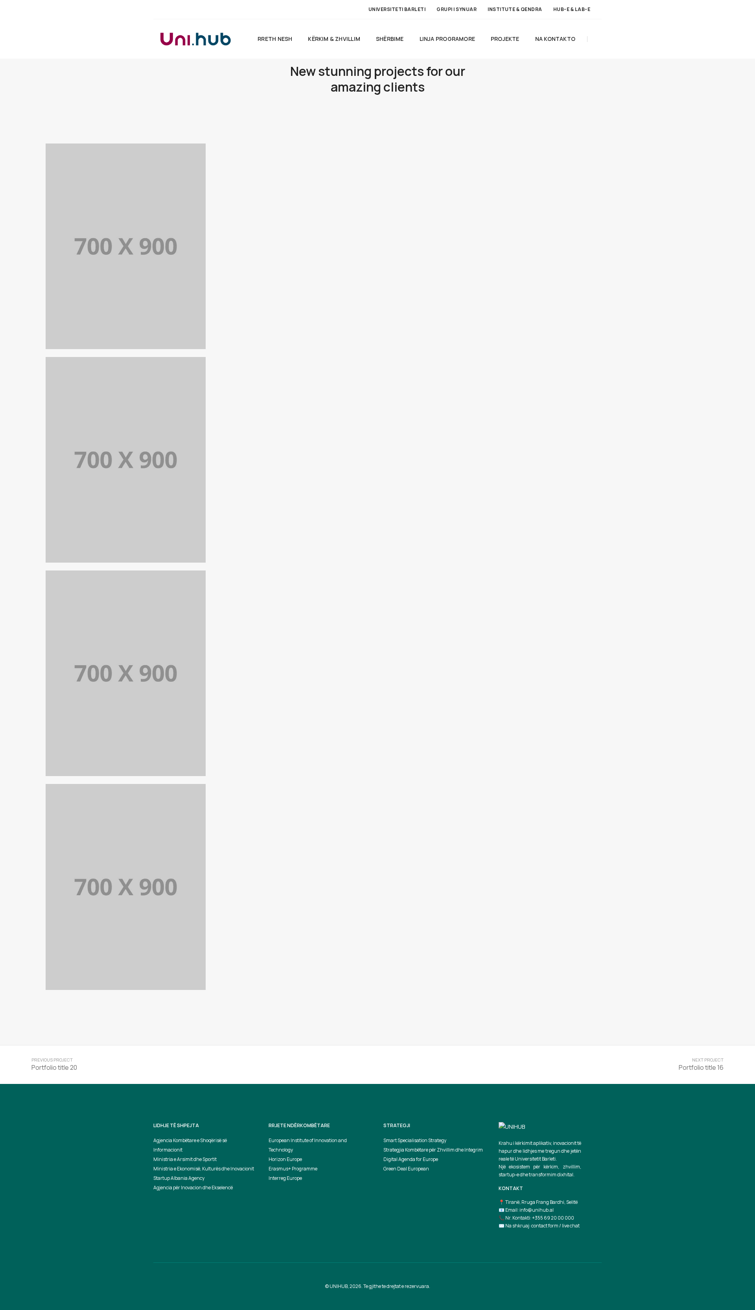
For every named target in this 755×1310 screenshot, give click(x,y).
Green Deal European (406, 1168)
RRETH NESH (275, 38)
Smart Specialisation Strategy (414, 1140)
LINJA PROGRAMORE (447, 38)
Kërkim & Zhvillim (334, 38)
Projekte (505, 38)
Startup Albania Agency (178, 1178)
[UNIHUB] (195, 38)
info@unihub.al (536, 1210)
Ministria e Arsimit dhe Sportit (185, 1159)
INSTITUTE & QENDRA (515, 9)
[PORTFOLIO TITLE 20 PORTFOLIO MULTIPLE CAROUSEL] (126, 887)
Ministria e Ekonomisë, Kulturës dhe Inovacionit (203, 1168)
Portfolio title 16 (701, 1067)
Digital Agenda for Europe (410, 1159)
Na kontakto (555, 38)
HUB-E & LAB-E (571, 9)
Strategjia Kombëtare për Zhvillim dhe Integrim (433, 1149)
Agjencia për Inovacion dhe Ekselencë (193, 1187)
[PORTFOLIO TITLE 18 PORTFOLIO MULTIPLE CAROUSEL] (126, 460)
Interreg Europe (285, 1178)
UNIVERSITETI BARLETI (397, 9)
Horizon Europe (285, 1159)
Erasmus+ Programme (293, 1168)
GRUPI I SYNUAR (456, 9)
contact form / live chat (555, 1225)
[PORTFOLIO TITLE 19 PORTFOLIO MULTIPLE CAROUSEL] (126, 246)
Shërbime (390, 38)
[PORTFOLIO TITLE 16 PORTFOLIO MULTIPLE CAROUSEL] (126, 673)
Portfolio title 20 (54, 1067)
